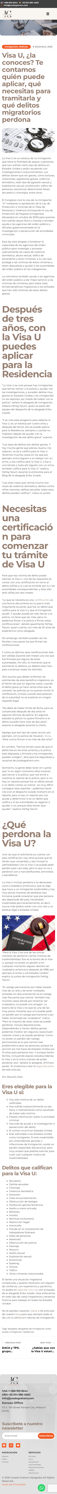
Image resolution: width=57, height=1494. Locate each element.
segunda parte (45, 1066)
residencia (28, 1332)
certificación (41, 600)
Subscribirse (46, 1436)
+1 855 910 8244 (18, 1391)
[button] (47, 14)
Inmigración (11, 46)
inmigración (16, 1332)
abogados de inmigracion (31, 1328)
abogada (12, 1328)
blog (18, 1314)
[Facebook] (4, 1445)
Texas (47, 736)
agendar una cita (27, 1289)
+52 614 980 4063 (19, 1394)
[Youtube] (18, 1445)
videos (33, 1310)
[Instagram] (11, 1445)
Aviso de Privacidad (13, 1484)
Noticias (23, 46)
